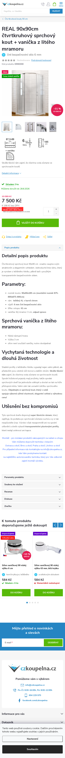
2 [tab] (30, 602)
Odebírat (53, 642)
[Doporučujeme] (48, 546)
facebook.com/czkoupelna (35, 700)
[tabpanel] (16, 564)
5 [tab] (38, 602)
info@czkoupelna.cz (35, 685)
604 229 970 (35, 695)
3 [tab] (32, 602)
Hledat (56, 11)
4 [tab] (35, 602)
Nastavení (32, 739)
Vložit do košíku (33, 223)
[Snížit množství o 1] (56, 213)
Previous (55, 525)
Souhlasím (32, 749)
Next (60, 525)
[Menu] (61, 4)
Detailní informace (10, 173)
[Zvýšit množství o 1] (56, 209)
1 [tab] (27, 602)
